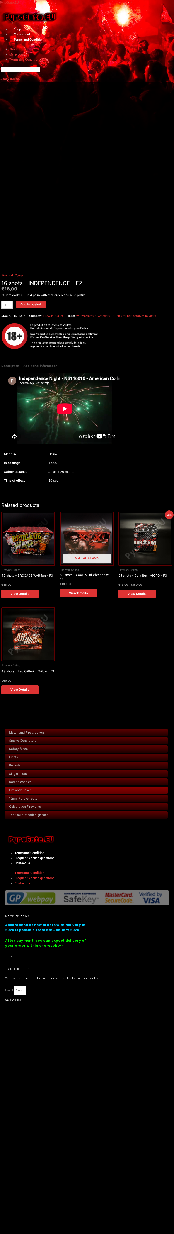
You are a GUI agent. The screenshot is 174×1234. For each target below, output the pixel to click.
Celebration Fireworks (25, 806)
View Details (19, 593)
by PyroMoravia (85, 315)
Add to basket (30, 304)
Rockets (15, 765)
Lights (13, 757)
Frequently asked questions (34, 858)
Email (9, 990)
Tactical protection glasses (28, 815)
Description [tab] (10, 366)
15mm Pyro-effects (23, 798)
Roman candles (20, 782)
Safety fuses (18, 749)
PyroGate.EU (9, 2)
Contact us (22, 863)
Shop (13, 49)
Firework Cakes (20, 790)
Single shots (18, 774)
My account (17, 54)
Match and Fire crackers (27, 732)
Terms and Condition (29, 39)
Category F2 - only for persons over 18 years (127, 315)
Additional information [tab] (40, 366)
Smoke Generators (22, 740)
